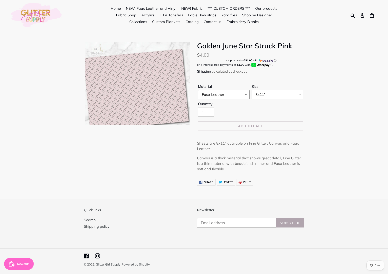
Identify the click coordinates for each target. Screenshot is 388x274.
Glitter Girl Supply (108, 264)
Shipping (204, 71)
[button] (250, 60)
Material (205, 86)
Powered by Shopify (135, 264)
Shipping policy (97, 226)
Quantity (205, 104)
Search (90, 220)
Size (255, 86)
